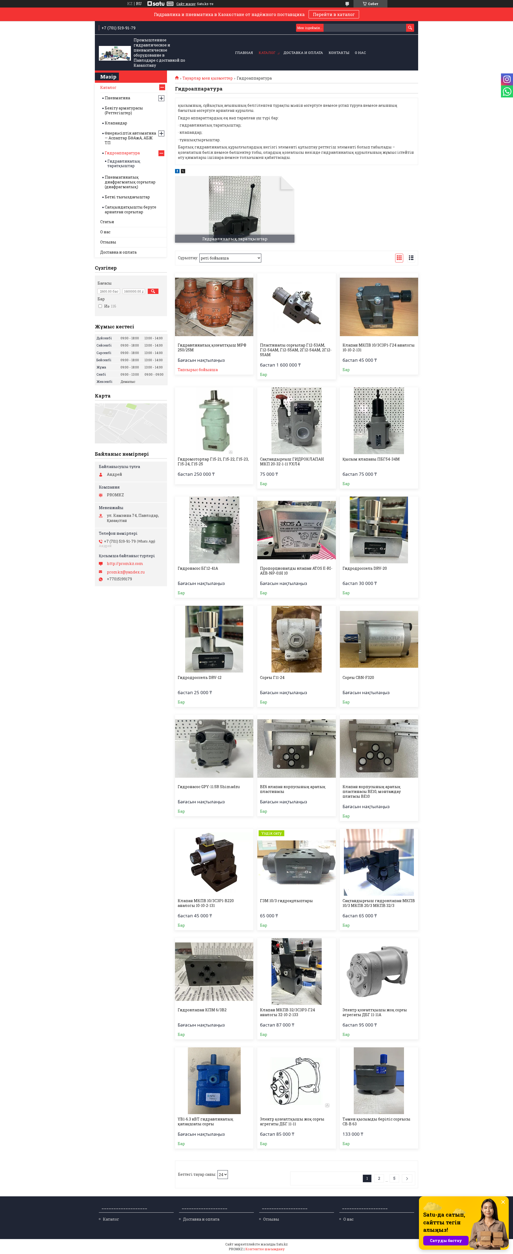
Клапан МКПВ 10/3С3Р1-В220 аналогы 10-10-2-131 (206, 903)
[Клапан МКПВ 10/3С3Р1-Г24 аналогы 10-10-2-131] (379, 306)
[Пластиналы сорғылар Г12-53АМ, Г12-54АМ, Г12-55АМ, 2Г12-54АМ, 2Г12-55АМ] (296, 306)
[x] (183, 171)
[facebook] (177, 171)
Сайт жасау (186, 4)
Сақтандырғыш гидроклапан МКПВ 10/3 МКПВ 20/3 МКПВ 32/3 (379, 903)
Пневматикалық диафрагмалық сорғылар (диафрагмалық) (130, 182)
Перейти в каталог (334, 14)
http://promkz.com (125, 563)
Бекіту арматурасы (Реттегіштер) (124, 110)
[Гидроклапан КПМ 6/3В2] (214, 971)
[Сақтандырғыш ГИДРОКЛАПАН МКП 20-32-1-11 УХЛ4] (296, 420)
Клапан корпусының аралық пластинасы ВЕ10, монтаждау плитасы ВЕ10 (372, 791)
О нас (360, 52)
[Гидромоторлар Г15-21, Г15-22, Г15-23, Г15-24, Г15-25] (214, 420)
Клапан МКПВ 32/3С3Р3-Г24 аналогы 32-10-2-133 (287, 1012)
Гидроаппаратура (122, 152)
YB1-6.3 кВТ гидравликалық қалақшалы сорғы (205, 1121)
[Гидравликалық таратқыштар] (234, 209)
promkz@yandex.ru (126, 572)
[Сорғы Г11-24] (296, 639)
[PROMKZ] (115, 53)
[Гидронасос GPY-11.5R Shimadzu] (214, 748)
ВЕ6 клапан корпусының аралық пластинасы (292, 789)
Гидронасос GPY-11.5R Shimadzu (209, 786)
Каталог (267, 52)
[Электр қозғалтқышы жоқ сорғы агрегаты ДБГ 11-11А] (379, 971)
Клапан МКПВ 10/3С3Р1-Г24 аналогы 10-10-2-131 (379, 347)
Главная (244, 52)
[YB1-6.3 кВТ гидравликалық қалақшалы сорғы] (214, 1080)
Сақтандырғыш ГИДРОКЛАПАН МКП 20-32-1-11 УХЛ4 (292, 461)
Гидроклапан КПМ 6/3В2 (202, 1010)
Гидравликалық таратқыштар (123, 163)
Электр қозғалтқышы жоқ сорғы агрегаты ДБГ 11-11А (375, 1012)
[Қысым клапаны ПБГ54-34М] (379, 420)
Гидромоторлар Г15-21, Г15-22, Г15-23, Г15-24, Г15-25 (213, 461)
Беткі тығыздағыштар (127, 196)
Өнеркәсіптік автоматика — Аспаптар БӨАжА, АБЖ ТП (130, 138)
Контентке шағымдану (265, 1249)
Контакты (339, 52)
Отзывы (108, 242)
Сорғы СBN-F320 (358, 677)
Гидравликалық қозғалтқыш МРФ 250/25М (212, 347)
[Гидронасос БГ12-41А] (214, 530)
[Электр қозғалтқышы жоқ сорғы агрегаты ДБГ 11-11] (296, 1080)
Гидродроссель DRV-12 (199, 677)
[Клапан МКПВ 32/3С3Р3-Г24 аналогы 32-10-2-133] (296, 971)
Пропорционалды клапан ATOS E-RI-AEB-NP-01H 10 (296, 571)
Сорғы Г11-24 (272, 677)
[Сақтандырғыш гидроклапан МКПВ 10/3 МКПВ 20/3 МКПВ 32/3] (379, 862)
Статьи (107, 221)
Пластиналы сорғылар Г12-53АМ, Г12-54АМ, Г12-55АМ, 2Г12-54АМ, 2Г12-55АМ (296, 350)
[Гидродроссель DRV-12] (214, 639)
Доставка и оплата (303, 52)
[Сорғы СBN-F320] (379, 639)
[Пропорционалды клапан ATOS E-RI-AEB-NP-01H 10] (296, 530)
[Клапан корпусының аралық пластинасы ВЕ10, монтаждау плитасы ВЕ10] (379, 748)
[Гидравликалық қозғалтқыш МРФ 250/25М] (214, 306)
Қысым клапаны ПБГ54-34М (371, 459)
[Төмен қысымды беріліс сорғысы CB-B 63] (379, 1080)
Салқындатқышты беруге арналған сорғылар (130, 209)
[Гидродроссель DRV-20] (379, 530)
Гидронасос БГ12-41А (198, 568)
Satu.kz (282, 1244)
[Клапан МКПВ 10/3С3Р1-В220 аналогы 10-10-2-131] (214, 862)
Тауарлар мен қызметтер (207, 78)
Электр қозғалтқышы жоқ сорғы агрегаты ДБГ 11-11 (292, 1121)
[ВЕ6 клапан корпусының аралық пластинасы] (296, 748)
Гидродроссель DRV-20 (365, 568)
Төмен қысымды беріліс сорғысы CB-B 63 (376, 1121)
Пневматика (117, 97)
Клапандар (116, 122)
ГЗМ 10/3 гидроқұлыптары (286, 900)
